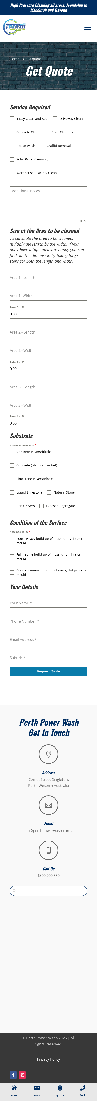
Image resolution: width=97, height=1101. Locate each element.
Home (14, 58)
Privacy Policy (48, 1059)
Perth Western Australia (48, 785)
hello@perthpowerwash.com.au (48, 830)
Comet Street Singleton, (48, 779)
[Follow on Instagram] (22, 1075)
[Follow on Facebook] (13, 1075)
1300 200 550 (48, 875)
